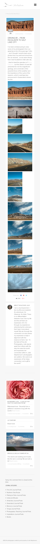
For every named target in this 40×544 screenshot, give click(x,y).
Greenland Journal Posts (15, 503)
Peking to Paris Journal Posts (16, 495)
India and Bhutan (12, 498)
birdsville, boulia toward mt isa (17, 453)
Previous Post (10, 13)
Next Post (16, 13)
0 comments (29, 34)
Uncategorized (12, 426)
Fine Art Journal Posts (14, 490)
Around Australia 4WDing (15, 464)
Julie (28, 305)
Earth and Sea (19, 34)
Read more (15, 411)
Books (9, 517)
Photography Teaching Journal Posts (19, 512)
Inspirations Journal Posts (15, 514)
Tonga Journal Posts (13, 509)
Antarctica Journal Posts (15, 501)
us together (11, 420)
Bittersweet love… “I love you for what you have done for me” (18, 402)
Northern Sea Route (13, 493)
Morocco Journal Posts (14, 506)
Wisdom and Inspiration (14, 413)
